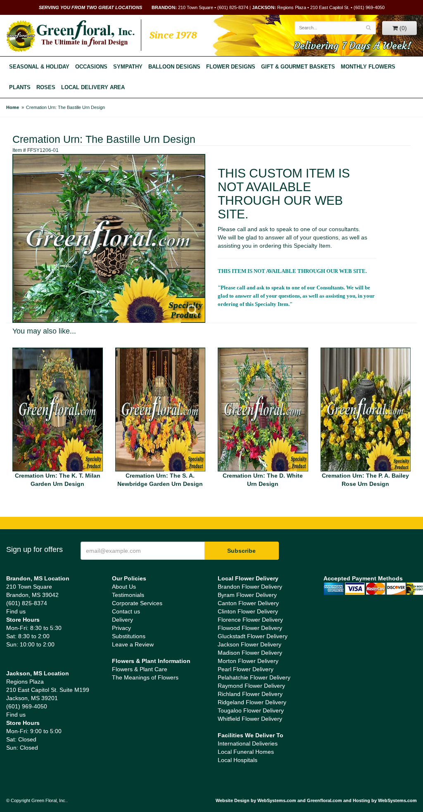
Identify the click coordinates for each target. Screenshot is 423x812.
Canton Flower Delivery (248, 603)
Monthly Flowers (368, 67)
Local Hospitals (237, 760)
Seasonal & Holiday (39, 67)
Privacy (121, 628)
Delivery (122, 619)
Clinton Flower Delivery (248, 611)
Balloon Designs (174, 67)
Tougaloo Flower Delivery (251, 710)
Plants (20, 87)
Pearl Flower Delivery (245, 669)
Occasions (91, 67)
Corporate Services (137, 603)
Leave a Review (133, 644)
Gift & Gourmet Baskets (298, 67)
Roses (45, 87)
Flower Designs (230, 67)
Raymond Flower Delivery (251, 685)
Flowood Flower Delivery (250, 628)
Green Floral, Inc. (70, 36)
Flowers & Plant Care (139, 669)
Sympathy (128, 67)
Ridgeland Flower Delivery (252, 702)
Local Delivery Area (93, 87)
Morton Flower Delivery (248, 661)
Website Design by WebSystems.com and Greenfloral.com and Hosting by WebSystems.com (316, 800)
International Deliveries (248, 743)
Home (12, 107)
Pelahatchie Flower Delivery (254, 677)
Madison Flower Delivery (250, 652)
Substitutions (128, 636)
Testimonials (128, 595)
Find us (16, 611)
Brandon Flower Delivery (250, 586)
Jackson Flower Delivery (249, 644)
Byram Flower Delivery (247, 595)
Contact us (126, 611)
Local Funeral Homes (246, 751)
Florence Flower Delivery (250, 619)
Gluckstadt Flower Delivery (253, 636)
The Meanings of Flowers (145, 677)
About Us (124, 586)
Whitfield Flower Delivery (250, 718)
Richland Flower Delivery (250, 694)
